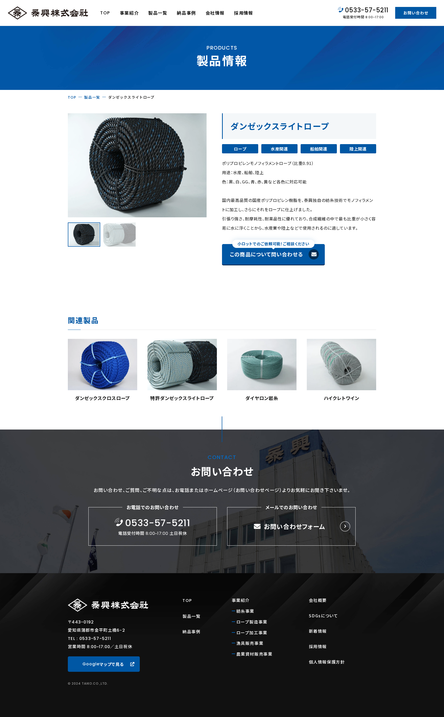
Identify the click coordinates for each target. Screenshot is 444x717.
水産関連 (279, 149)
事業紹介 (129, 13)
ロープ (240, 149)
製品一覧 (158, 13)
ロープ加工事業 (251, 632)
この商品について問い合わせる (269, 251)
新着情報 (318, 631)
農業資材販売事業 (254, 654)
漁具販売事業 (250, 643)
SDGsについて (323, 615)
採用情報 (243, 13)
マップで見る (103, 664)
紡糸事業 (245, 611)
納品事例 (186, 13)
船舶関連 (319, 149)
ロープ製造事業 (251, 622)
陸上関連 (358, 149)
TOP (105, 13)
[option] (102, 370)
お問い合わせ (415, 12)
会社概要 (318, 600)
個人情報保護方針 (327, 662)
